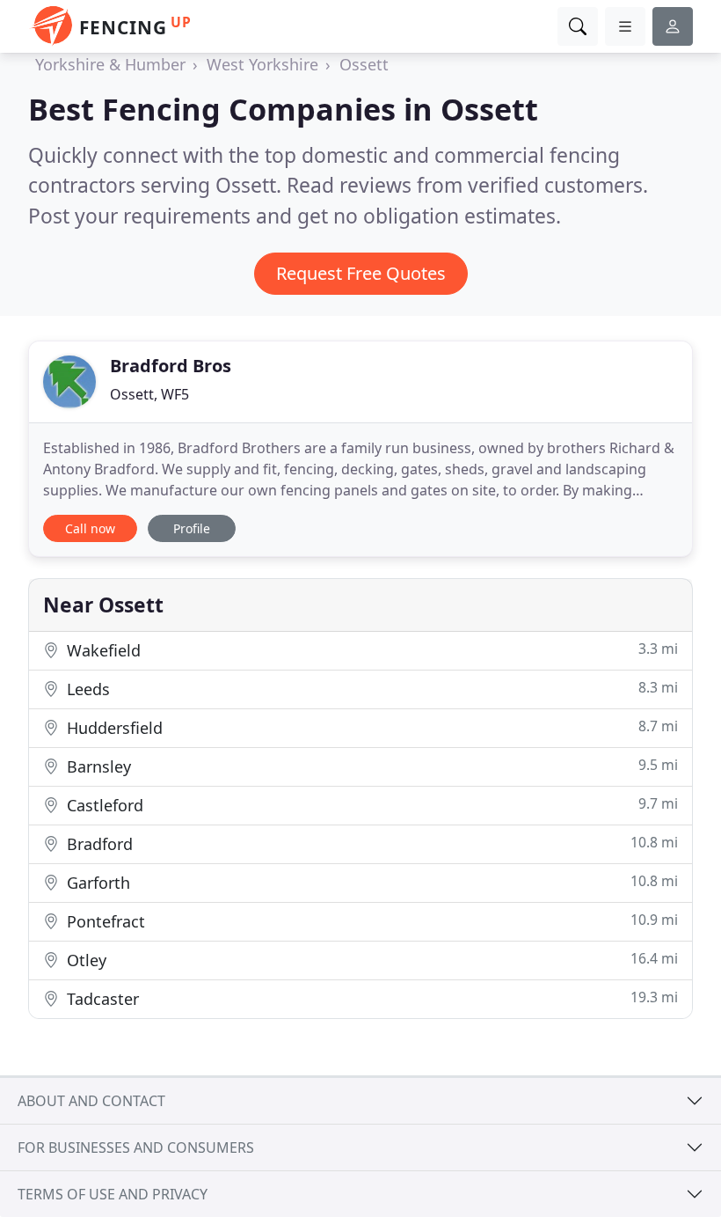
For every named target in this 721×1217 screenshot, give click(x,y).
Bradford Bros (170, 366)
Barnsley (370, 766)
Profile (191, 528)
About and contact (91, 1101)
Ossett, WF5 (149, 394)
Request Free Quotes (361, 273)
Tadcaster (370, 998)
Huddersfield (370, 727)
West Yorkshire (262, 64)
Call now (90, 528)
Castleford (370, 805)
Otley (370, 960)
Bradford (370, 843)
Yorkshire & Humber (110, 64)
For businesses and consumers (136, 1147)
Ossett (364, 64)
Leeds (370, 689)
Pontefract (370, 921)
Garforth (370, 882)
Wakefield (370, 650)
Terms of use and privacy (113, 1194)
